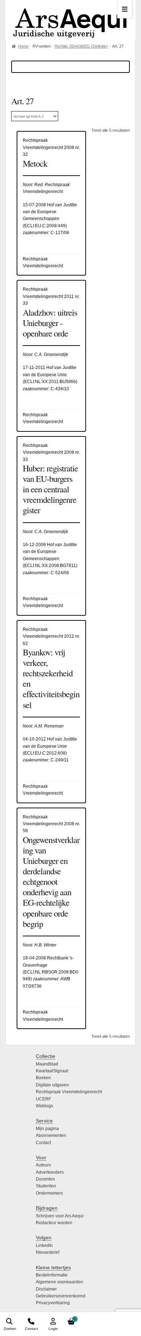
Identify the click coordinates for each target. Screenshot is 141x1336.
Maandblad (47, 1064)
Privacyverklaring (53, 1302)
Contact (43, 1142)
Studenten (46, 1185)
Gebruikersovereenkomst (60, 1295)
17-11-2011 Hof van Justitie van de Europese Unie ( (49, 374)
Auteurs (43, 1165)
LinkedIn (44, 1245)
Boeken (43, 1077)
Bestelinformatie (52, 1275)
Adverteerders (50, 1172)
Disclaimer (46, 1289)
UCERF (43, 1099)
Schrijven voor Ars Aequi (60, 1215)
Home (23, 46)
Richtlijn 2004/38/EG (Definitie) (81, 46)
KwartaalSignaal (52, 1070)
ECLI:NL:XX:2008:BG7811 (50, 565)
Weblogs (44, 1105)
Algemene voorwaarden (59, 1281)
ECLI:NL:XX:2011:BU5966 (50, 381)
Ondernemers (49, 1193)
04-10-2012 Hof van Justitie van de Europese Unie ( (50, 746)
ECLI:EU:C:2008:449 (44, 225)
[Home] (70, 19)
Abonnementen (51, 1135)
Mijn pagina (47, 1128)
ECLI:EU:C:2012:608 (44, 753)
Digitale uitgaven (52, 1084)
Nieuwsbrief (47, 1252)
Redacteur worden (54, 1222)
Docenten (45, 1179)
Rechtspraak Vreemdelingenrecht (69, 1091)
